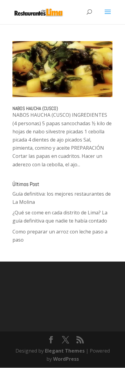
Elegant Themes (65, 350)
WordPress (66, 359)
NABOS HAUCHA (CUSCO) (35, 108)
